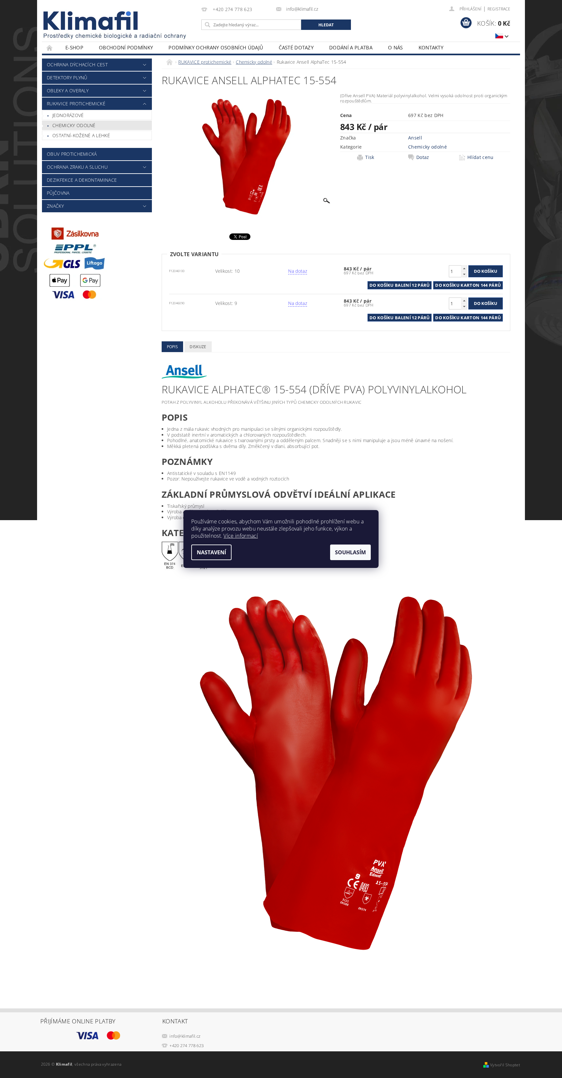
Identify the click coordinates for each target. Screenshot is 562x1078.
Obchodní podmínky (126, 47)
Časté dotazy (296, 47)
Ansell (415, 138)
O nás (395, 47)
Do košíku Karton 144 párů (468, 285)
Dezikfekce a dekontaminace (82, 180)
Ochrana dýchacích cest (77, 64)
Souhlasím (350, 552)
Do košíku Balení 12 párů (399, 285)
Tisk (369, 157)
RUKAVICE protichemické (76, 103)
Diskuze (198, 346)
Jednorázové (68, 115)
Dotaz (422, 157)
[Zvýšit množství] (464, 268)
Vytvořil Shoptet (505, 1065)
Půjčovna (58, 193)
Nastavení (211, 552)
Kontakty (431, 47)
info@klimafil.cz (184, 1036)
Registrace (499, 9)
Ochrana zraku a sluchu (77, 167)
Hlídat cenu (480, 157)
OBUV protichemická (72, 154)
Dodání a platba (350, 47)
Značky (55, 206)
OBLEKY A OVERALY (67, 90)
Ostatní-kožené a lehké (81, 135)
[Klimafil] (91, 21)
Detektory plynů (67, 77)
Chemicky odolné (74, 125)
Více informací (240, 535)
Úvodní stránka (50, 47)
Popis (172, 346)
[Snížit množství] (464, 274)
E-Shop (74, 47)
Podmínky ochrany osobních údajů (215, 47)
